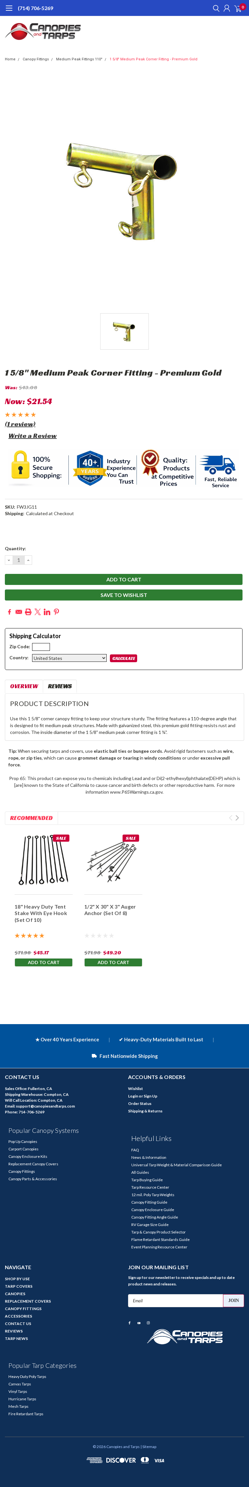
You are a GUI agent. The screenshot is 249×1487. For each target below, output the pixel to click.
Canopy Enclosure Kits (27, 1156)
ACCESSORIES (18, 1316)
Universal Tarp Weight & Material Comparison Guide (176, 1164)
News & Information (148, 1157)
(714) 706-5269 (35, 8)
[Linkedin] (47, 612)
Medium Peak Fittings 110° (79, 59)
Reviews (60, 686)
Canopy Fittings (36, 59)
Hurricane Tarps (22, 1398)
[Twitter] (37, 612)
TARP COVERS (18, 1286)
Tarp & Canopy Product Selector (158, 1232)
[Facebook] (9, 612)
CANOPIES (15, 1293)
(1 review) (20, 424)
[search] (214, 8)
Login (133, 1096)
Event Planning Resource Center (159, 1247)
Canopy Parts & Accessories (32, 1178)
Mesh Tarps (18, 1406)
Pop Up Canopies (22, 1141)
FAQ (135, 1149)
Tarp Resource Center (150, 1187)
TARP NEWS (16, 1338)
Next (237, 818)
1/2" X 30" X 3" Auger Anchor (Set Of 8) (110, 909)
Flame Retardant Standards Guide (160, 1239)
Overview (24, 686)
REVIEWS (14, 1331)
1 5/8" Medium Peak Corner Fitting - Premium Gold (153, 59)
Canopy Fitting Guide (149, 1202)
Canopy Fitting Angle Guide (154, 1217)
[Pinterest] (56, 612)
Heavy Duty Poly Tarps (27, 1376)
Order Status (139, 1103)
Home (10, 59)
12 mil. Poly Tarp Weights (152, 1194)
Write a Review (32, 435)
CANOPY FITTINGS (23, 1308)
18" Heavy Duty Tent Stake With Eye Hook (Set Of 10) (41, 913)
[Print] (28, 612)
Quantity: (15, 548)
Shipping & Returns (145, 1111)
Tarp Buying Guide (147, 1179)
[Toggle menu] (9, 11)
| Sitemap (148, 1446)
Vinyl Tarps (17, 1391)
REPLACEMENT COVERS (28, 1301)
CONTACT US (18, 1323)
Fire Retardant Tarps (25, 1413)
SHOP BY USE (17, 1278)
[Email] (19, 612)
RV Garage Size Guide (150, 1224)
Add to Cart (44, 962)
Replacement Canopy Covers (33, 1163)
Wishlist (135, 1088)
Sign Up (150, 1096)
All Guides (140, 1172)
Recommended (31, 818)
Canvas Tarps (19, 1384)
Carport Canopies (23, 1148)
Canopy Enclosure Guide (152, 1209)
